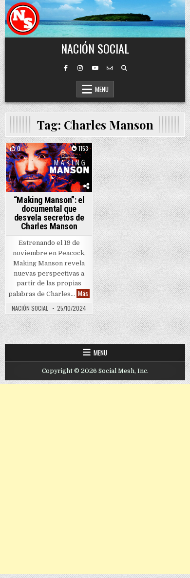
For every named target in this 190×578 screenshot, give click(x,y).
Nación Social (95, 48)
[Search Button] (124, 68)
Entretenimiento (49, 170)
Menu (102, 89)
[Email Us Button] (109, 68)
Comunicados (47, 160)
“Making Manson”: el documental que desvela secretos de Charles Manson (49, 213)
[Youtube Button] (95, 68)
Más (84, 293)
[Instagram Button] (80, 68)
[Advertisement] (95, 479)
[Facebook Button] (65, 68)
